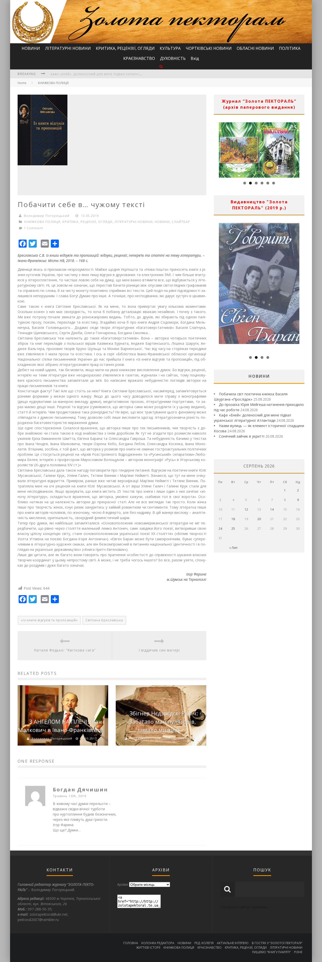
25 (233, 528)
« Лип (233, 548)
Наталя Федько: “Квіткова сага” (65, 650)
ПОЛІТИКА (289, 48)
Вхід (195, 58)
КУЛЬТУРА (170, 48)
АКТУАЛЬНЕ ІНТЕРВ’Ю (233, 943)
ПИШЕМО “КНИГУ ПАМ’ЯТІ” (271, 952)
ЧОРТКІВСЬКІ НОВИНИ (209, 48)
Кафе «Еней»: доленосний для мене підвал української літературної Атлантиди (121, 74)
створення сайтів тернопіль (244, 907)
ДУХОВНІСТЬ (173, 58)
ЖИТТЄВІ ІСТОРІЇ (148, 947)
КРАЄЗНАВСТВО (139, 58)
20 (259, 519)
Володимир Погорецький (46, 215)
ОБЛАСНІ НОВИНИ (255, 48)
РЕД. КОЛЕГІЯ (204, 943)
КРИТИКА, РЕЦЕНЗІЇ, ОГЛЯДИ (125, 48)
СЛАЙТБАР (181, 221)
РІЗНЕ (298, 952)
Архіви (122, 884)
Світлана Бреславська (104, 620)
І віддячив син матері (159, 650)
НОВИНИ (31, 48)
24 (220, 528)
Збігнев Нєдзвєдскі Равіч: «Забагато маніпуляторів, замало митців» (162, 721)
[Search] (161, 66)
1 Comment (33, 228)
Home (22, 83)
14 (272, 509)
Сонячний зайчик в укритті (241, 436)
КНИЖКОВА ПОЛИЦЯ (53, 83)
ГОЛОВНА (130, 943)
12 (246, 509)
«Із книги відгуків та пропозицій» (49, 620)
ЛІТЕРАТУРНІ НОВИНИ (68, 48)
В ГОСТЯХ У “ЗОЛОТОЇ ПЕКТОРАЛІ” (277, 943)
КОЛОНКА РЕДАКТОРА (157, 943)
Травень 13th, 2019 (70, 796)
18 (233, 519)
